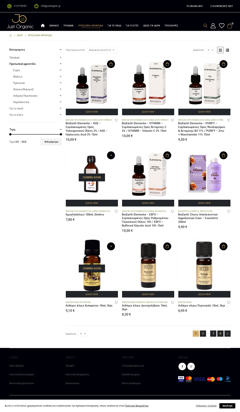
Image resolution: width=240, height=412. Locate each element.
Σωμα (16, 70)
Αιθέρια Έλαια (72, 302)
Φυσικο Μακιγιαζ (23, 89)
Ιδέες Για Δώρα (151, 25)
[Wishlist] (221, 26)
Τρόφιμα (68, 25)
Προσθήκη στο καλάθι (111, 64)
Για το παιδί (114, 25)
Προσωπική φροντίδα (90, 25)
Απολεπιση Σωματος (188, 211)
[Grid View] (220, 50)
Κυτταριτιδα (85, 302)
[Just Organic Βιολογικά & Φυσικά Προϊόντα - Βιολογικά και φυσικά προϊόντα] (20, 21)
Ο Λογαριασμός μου (133, 365)
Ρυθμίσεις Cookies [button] (206, 405)
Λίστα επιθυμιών (131, 383)
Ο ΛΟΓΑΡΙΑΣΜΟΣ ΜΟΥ (221, 6)
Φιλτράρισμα (51, 142)
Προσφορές (171, 25)
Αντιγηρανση (105, 120)
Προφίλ (70, 365)
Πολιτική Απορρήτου (77, 374)
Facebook (182, 366)
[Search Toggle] (205, 25)
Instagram (191, 366)
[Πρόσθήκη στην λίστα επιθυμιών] (116, 120)
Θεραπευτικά (21, 102)
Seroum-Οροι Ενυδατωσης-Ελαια (82, 120)
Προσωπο (19, 83)
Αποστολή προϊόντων (21, 383)
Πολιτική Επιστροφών (21, 374)
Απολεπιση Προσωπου (166, 211)
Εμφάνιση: (198, 50)
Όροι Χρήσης (16, 365)
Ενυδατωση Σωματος (109, 211)
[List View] (227, 50)
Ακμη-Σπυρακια (218, 120)
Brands (54, 25)
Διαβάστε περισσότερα (111, 155)
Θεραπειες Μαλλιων (146, 302)
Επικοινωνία (72, 383)
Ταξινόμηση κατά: (75, 50)
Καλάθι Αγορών (131, 374)
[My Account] (213, 26)
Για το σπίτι (132, 25)
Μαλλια (17, 76)
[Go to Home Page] (10, 35)
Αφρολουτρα (206, 211)
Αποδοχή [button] (227, 406)
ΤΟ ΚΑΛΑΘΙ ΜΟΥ (194, 6)
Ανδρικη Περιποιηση (25, 95)
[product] (92, 83)
